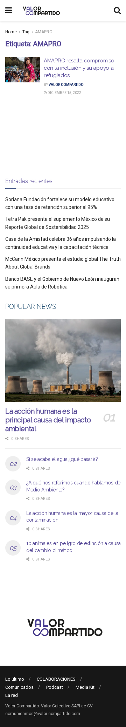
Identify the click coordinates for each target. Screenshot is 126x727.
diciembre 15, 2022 (64, 93)
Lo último (14, 679)
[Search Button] (117, 10)
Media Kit (85, 687)
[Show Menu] (8, 10)
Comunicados (19, 687)
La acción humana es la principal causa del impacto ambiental (48, 420)
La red (11, 695)
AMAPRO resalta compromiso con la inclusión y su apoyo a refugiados (79, 68)
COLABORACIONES (56, 679)
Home (11, 31)
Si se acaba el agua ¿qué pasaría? (62, 459)
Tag (25, 31)
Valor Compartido (66, 85)
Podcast (54, 687)
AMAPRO (43, 31)
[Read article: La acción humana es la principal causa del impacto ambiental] (63, 360)
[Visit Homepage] (40, 11)
